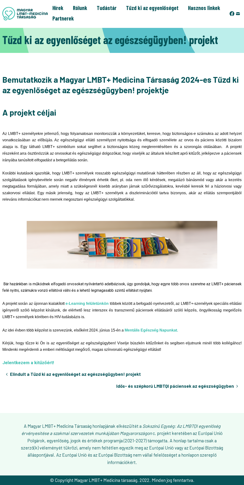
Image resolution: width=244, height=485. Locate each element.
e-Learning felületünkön (87, 303)
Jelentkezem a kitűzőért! (28, 362)
